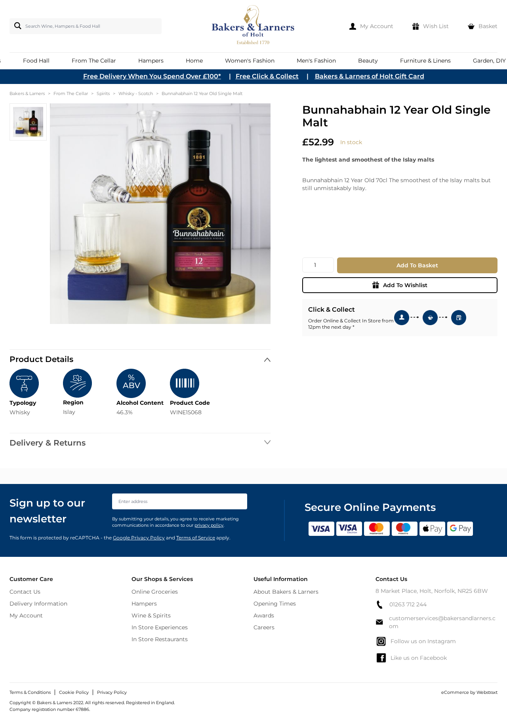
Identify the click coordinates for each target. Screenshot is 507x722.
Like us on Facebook (419, 657)
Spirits (103, 93)
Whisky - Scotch (135, 93)
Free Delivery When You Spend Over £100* (152, 76)
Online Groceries (155, 591)
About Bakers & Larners (286, 591)
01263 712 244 (408, 604)
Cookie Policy (74, 692)
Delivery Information (38, 603)
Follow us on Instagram (423, 641)
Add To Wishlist (405, 285)
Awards (264, 615)
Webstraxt (487, 692)
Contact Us (25, 591)
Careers (264, 627)
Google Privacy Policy (139, 538)
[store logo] (253, 26)
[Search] (16, 25)
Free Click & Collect (267, 76)
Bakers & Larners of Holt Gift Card (369, 76)
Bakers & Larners (27, 93)
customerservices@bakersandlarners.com (442, 622)
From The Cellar (70, 93)
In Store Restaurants (160, 639)
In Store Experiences (160, 627)
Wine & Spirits (151, 615)
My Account (26, 615)
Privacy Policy (112, 692)
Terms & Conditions (30, 692)
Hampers (144, 603)
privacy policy (208, 525)
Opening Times (275, 603)
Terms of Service (195, 538)
